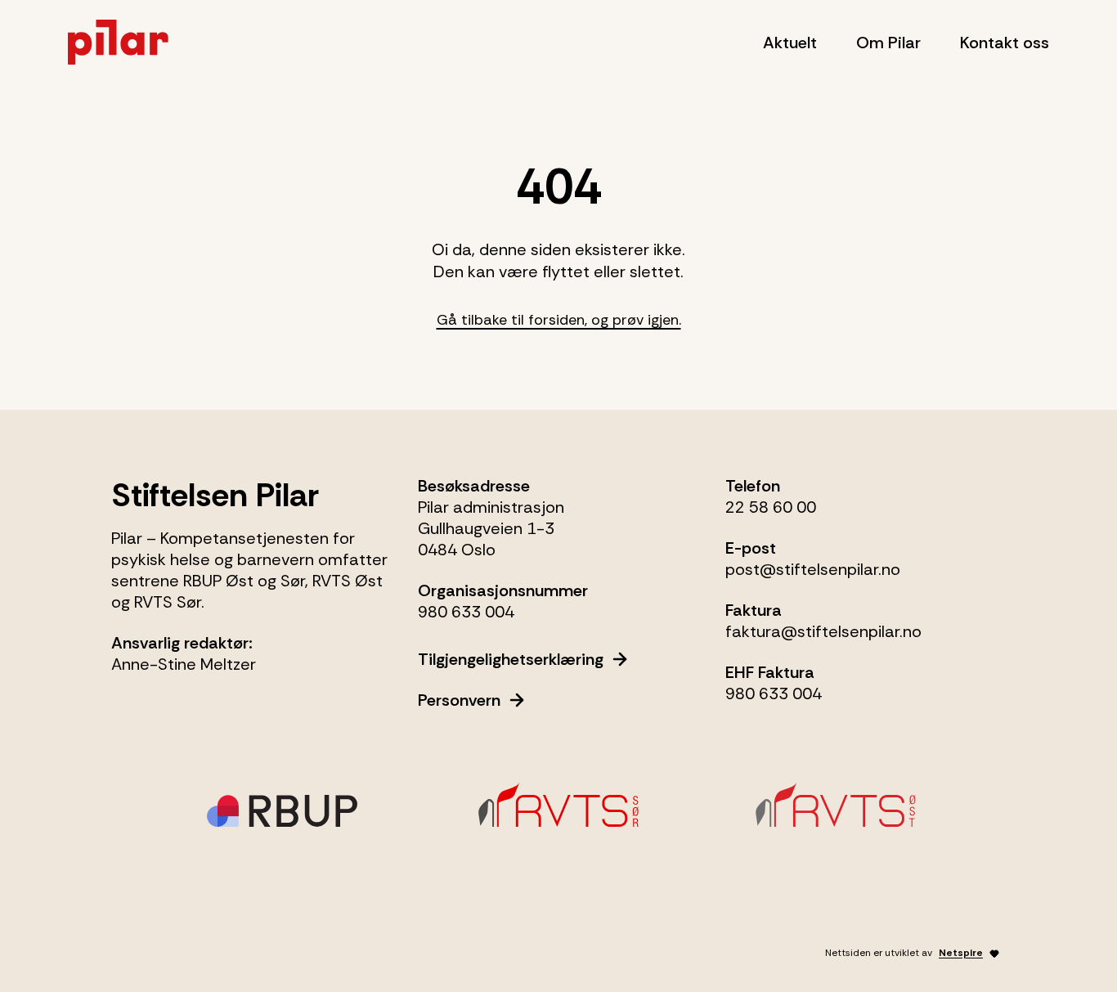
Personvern (459, 700)
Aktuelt (790, 42)
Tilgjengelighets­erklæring (510, 659)
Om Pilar (888, 42)
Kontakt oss (1004, 42)
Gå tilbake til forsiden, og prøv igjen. (559, 320)
